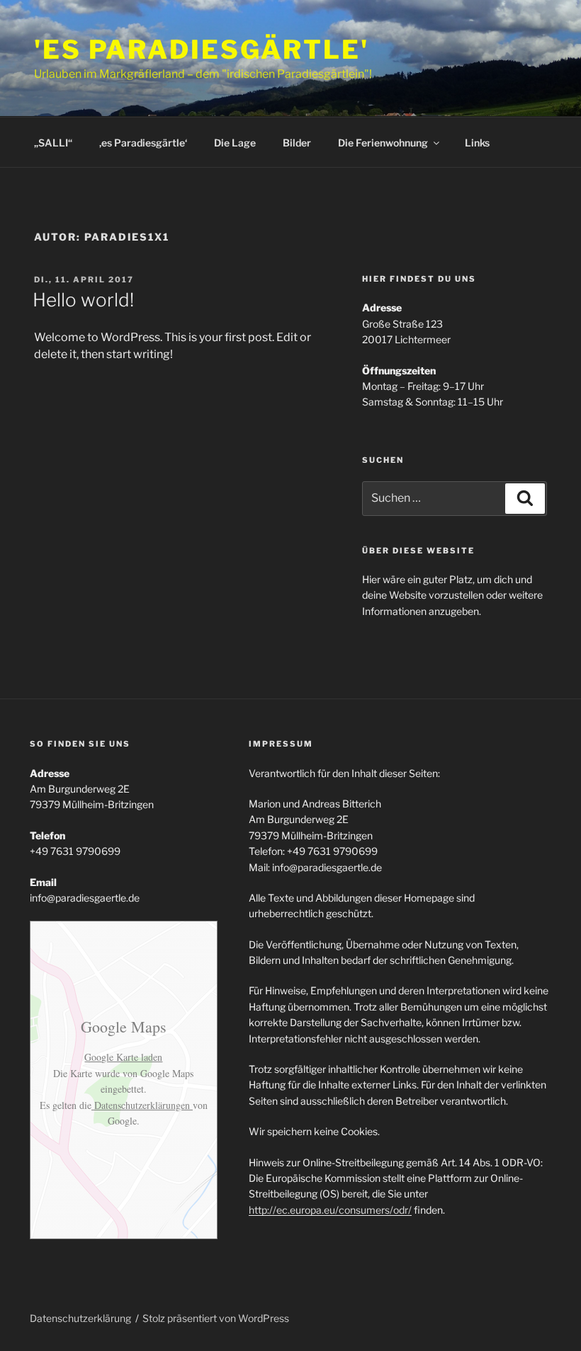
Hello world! (83, 300)
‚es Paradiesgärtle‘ (143, 143)
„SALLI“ (53, 143)
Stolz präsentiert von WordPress (215, 1318)
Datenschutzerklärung (80, 1318)
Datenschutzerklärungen (142, 1105)
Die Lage (235, 143)
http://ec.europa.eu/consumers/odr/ (330, 1210)
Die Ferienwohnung (383, 143)
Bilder (297, 143)
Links (477, 143)
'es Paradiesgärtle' (201, 49)
